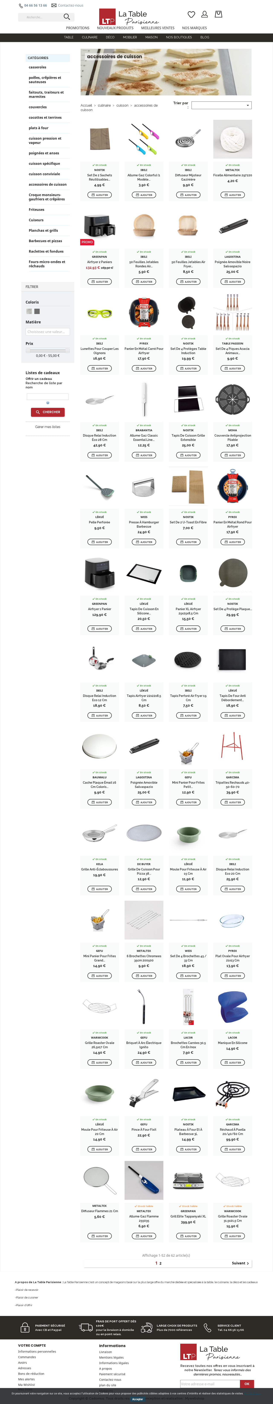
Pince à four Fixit (144, 1129)
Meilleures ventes (157, 28)
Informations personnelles (37, 1351)
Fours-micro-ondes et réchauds (47, 264)
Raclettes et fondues (46, 251)
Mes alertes (26, 1379)
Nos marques (194, 28)
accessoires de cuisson (48, 184)
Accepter (137, 1399)
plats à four (38, 128)
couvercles (38, 107)
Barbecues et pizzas (45, 241)
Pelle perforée (99, 522)
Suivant (241, 1263)
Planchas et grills (43, 230)
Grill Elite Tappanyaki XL (188, 1216)
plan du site (107, 1385)
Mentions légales (111, 1357)
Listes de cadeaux (43, 372)
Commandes (27, 1357)
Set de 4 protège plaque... (232, 609)
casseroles (37, 67)
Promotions (77, 28)
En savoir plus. (252, 1393)
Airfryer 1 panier (99, 609)
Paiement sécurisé (112, 1374)
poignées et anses (44, 153)
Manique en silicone (232, 1043)
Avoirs (22, 1363)
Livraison (105, 1352)
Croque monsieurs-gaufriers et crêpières (47, 197)
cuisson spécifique (44, 163)
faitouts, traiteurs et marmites (46, 94)
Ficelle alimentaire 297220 (232, 175)
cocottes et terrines (45, 117)
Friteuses (36, 209)
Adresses (24, 1368)
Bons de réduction (31, 1374)
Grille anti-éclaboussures (99, 869)
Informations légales (114, 1363)
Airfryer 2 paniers (99, 262)
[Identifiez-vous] (204, 14)
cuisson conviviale (44, 174)
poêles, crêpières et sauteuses (45, 79)
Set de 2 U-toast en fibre (188, 522)
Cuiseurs (36, 220)
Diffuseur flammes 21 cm (99, 1211)
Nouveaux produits (115, 28)
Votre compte (32, 1345)
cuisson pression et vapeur (45, 140)
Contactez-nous (70, 5)
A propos (105, 1368)
